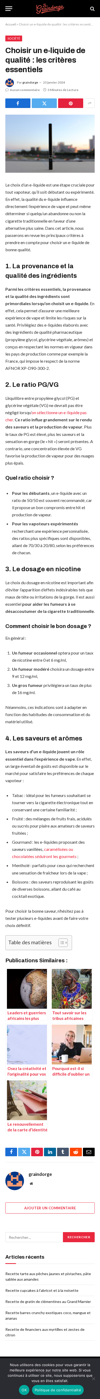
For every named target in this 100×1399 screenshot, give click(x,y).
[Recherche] (92, 9)
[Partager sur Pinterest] (70, 103)
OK (24, 1390)
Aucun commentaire (25, 90)
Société (13, 38)
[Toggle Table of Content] (60, 942)
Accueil (10, 24)
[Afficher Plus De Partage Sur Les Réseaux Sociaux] (90, 103)
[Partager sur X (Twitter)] (44, 103)
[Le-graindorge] (50, 8)
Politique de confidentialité (58, 1390)
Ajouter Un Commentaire (50, 1208)
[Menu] (8, 9)
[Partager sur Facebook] (17, 103)
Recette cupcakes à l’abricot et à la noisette (41, 1290)
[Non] (93, 1378)
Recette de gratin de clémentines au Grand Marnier (48, 1301)
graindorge (30, 82)
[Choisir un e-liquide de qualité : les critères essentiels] (50, 144)
